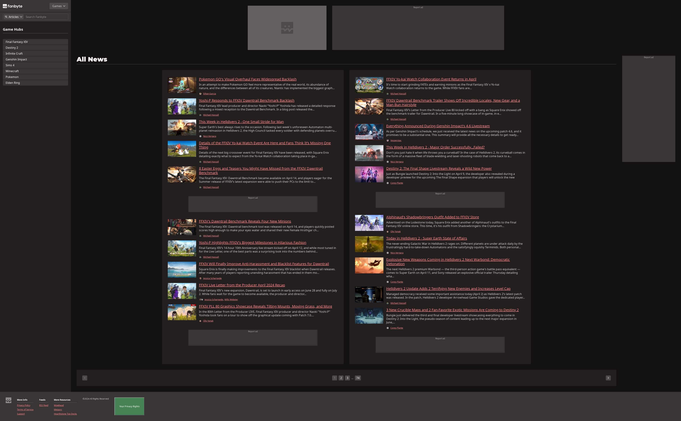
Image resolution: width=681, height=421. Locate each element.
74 (357, 378)
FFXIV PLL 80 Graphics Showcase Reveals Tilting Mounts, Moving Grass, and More (265, 306)
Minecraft (12, 71)
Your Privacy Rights (129, 406)
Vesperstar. (396, 140)
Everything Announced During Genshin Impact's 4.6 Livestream (438, 126)
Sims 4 (10, 65)
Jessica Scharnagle (212, 278)
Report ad (418, 7)
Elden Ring (13, 83)
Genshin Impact (16, 59)
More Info (22, 399)
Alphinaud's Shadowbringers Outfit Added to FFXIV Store (432, 217)
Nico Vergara (209, 136)
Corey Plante (397, 183)
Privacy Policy (23, 405)
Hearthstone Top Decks (65, 413)
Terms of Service (25, 409)
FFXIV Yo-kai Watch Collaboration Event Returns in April (431, 79)
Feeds (42, 399)
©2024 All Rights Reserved (96, 398)
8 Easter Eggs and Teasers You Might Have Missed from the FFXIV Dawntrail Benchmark (261, 170)
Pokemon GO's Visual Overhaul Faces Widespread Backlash (248, 79)
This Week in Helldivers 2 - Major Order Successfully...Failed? (435, 147)
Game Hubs (13, 29)
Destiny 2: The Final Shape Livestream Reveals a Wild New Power (439, 168)
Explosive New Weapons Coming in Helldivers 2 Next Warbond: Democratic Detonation (448, 261)
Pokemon (12, 77)
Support (21, 413)
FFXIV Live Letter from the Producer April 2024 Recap (242, 285)
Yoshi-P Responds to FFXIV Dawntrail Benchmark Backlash (246, 100)
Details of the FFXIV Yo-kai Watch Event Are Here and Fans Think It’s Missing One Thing (265, 145)
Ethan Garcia (209, 93)
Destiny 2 (12, 48)
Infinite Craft (14, 53)
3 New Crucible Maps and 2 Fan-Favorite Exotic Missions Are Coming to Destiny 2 (452, 310)
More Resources (62, 399)
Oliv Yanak (208, 320)
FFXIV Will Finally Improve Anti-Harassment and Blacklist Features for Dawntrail (264, 264)
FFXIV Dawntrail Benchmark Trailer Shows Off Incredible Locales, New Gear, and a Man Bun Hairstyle (453, 102)
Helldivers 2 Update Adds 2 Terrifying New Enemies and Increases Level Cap (448, 289)
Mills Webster (231, 299)
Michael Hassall (211, 115)
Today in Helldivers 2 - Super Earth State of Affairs (426, 238)
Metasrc (58, 409)
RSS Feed (43, 405)
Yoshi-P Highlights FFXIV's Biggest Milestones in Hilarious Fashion (252, 242)
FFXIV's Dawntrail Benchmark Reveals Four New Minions (245, 221)
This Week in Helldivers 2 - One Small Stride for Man (241, 122)
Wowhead (59, 405)
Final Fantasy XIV (17, 42)
